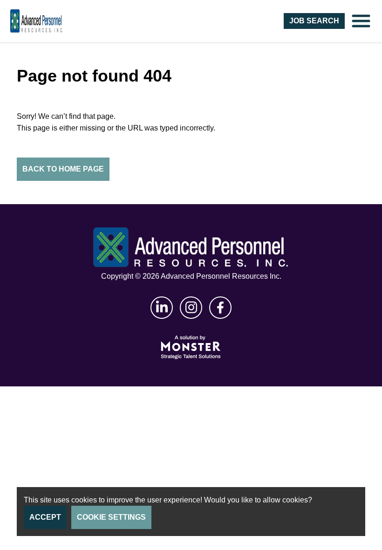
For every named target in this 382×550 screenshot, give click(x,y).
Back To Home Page (63, 169)
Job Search (314, 21)
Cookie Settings (111, 517)
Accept (45, 517)
